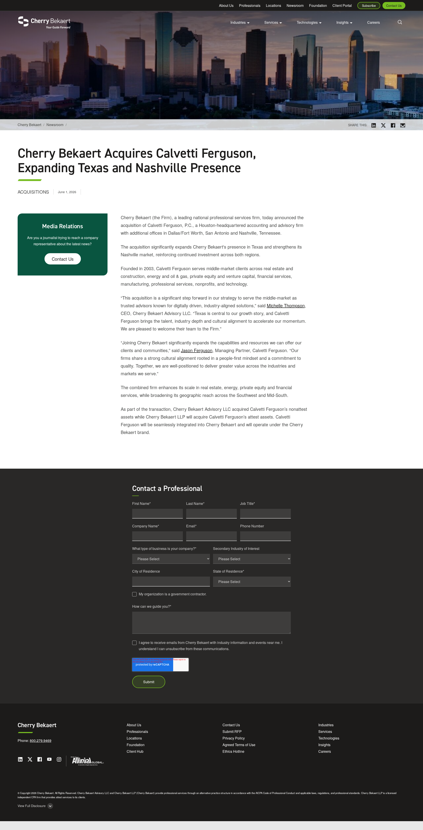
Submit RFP (232, 731)
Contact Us (394, 5)
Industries (326, 724)
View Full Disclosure (32, 806)
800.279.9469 (40, 740)
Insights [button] (342, 22)
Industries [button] (238, 22)
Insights (324, 744)
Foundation (318, 5)
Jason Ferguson (196, 350)
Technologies (328, 738)
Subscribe (369, 5)
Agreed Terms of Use (239, 744)
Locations (273, 5)
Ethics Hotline (233, 751)
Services (325, 731)
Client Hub (135, 751)
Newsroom (295, 5)
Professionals (249, 5)
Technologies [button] (307, 22)
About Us (226, 5)
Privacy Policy (234, 738)
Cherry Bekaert (29, 124)
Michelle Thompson (286, 305)
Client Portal (342, 5)
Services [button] (271, 22)
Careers (373, 22)
